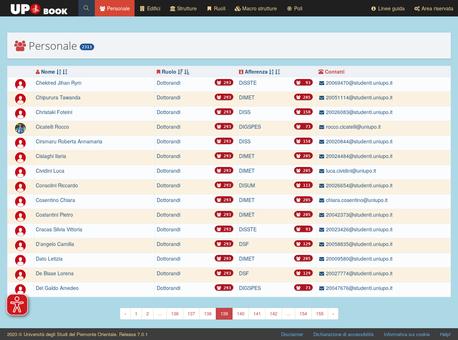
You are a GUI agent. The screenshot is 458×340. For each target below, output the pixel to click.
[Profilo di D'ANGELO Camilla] (20, 244)
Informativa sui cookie (407, 334)
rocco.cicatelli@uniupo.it (353, 126)
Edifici (153, 8)
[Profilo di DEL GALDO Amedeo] (20, 288)
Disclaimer (292, 334)
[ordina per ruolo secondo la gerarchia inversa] (186, 71)
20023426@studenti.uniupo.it (359, 229)
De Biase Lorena (55, 273)
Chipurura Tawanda (58, 97)
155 (319, 313)
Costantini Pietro (54, 214)
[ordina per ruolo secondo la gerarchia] (180, 71)
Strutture (186, 8)
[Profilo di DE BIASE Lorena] (20, 274)
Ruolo (169, 71)
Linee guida (391, 8)
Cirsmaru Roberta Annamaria (69, 141)
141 (257, 313)
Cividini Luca (50, 170)
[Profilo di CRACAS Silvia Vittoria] (20, 230)
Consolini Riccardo (57, 185)
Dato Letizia (49, 258)
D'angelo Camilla (55, 243)
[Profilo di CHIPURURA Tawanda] (20, 98)
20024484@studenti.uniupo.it (359, 155)
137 (191, 313)
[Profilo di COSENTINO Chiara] (20, 201)
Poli (297, 8)
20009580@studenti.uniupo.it (359, 258)
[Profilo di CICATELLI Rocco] (20, 127)
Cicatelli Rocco (52, 126)
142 (273, 313)
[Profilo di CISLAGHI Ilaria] (20, 157)
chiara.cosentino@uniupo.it (356, 199)
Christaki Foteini (54, 111)
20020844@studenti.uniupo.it (359, 141)
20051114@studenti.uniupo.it (359, 97)
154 (303, 313)
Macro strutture (259, 8)
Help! (445, 334)
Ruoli (219, 8)
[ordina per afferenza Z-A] (277, 71)
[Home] (39, 7)
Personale (118, 8)
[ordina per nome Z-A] (65, 71)
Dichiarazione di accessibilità (343, 334)
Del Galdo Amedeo (57, 287)
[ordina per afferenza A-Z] (271, 71)
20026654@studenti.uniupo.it (359, 185)
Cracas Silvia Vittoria (59, 229)
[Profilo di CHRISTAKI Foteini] (20, 113)
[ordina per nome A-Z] (59, 71)
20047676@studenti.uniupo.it (359, 287)
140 (240, 313)
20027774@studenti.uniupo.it (359, 273)
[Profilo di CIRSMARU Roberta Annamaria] (20, 142)
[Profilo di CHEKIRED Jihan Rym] (20, 83)
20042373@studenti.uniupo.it (359, 214)
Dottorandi (168, 82)
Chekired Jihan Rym (59, 82)
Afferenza (256, 71)
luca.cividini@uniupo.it (350, 170)
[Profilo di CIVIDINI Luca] (20, 171)
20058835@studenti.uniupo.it (359, 243)
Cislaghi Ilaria (51, 155)
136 (175, 313)
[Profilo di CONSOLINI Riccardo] (20, 186)
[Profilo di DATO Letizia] (20, 259)
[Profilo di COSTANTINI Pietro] (20, 215)
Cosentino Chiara (55, 199)
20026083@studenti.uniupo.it (359, 111)
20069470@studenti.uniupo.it (359, 82)
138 (207, 313)
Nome (48, 71)
